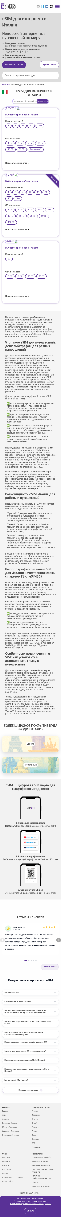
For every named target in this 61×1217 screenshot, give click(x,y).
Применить (43, 101)
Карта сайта (7, 1181)
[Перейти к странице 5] (36, 960)
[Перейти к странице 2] (28, 960)
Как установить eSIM (41, 1165)
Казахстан (36, 1115)
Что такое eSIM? (11, 992)
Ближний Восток (9, 1123)
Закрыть (30, 1211)
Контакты (6, 1161)
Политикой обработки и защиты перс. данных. (30, 1204)
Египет (34, 1131)
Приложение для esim (41, 1157)
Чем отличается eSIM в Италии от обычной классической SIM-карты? (23, 1034)
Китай (34, 1123)
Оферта (35, 1182)
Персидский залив (10, 1135)
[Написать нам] (38, 6)
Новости (5, 1165)
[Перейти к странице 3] (31, 960)
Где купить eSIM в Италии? (16, 1080)
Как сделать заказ (40, 1161)
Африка (5, 1119)
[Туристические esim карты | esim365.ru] (8, 6)
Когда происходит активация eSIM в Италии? (24, 1060)
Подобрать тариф (14, 65)
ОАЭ (33, 1143)
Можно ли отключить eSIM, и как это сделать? (25, 1051)
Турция (35, 1111)
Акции (5, 1173)
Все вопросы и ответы (30, 1090)
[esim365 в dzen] (51, 6)
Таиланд (35, 1127)
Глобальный (30, 765)
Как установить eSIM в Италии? (18, 1001)
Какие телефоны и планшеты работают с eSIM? (25, 1042)
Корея (34, 1135)
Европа (30, 744)
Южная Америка (9, 1127)
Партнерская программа (13, 1177)
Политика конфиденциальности (41, 1177)
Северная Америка (10, 1131)
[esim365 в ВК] (47, 6)
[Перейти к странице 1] (25, 960)
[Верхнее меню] (57, 6)
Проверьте (10, 826)
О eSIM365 (6, 1157)
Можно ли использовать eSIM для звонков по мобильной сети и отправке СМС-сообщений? (25, 1011)
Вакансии (6, 1169)
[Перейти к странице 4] (33, 960)
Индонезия (36, 1147)
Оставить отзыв (50, 967)
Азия (4, 1115)
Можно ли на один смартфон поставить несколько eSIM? (27, 1022)
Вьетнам (35, 1139)
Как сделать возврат (41, 1186)
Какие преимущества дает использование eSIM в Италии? (26, 1070)
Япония (35, 1119)
